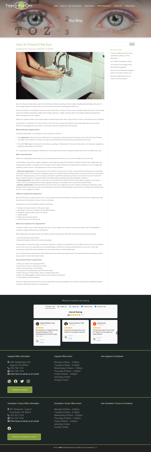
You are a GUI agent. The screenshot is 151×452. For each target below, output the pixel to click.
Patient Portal (130, 6)
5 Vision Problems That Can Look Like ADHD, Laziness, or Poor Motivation (121, 55)
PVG (96, 447)
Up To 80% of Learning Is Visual (121, 61)
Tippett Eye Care (22, 49)
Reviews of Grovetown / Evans (24, 437)
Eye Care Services (74, 6)
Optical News (41, 49)
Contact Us (118, 6)
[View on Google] (37, 324)
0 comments (49, 49)
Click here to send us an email (24, 373)
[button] (33, 332)
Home (56, 6)
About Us (63, 6)
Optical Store (89, 6)
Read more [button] (39, 336)
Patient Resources (104, 6)
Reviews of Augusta (20, 390)
